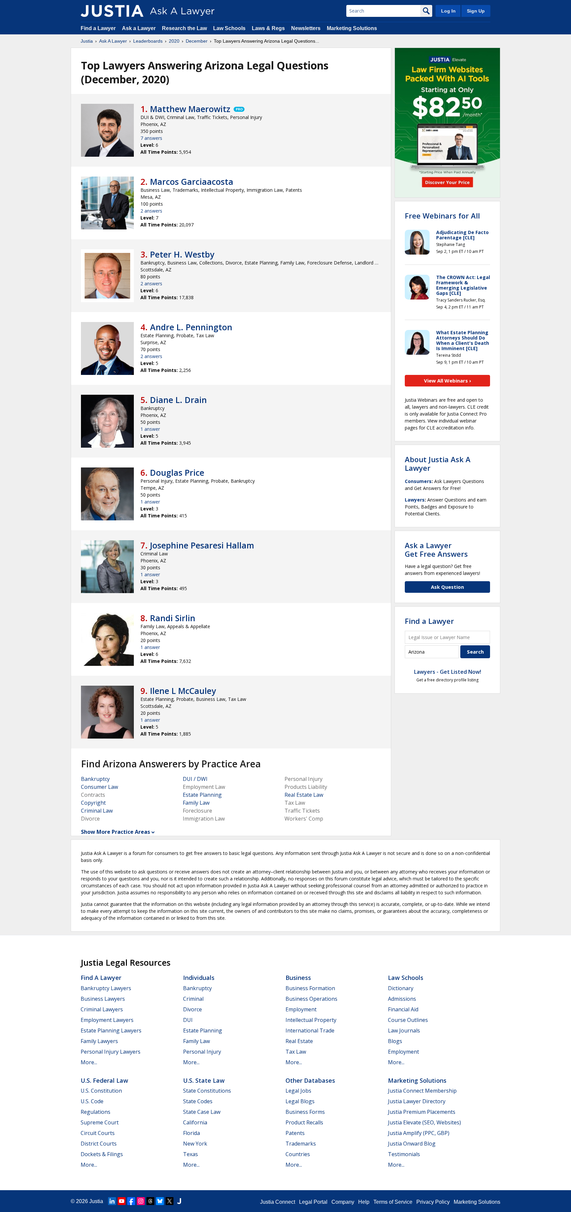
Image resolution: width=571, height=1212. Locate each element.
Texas (190, 1154)
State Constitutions (207, 1090)
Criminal (193, 998)
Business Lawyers (103, 998)
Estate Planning (202, 794)
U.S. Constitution (101, 1090)
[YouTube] (122, 1201)
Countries (298, 1154)
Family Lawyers (99, 1041)
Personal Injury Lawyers (110, 1051)
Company (342, 1202)
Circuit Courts (98, 1133)
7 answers (151, 138)
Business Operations (311, 998)
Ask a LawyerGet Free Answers (436, 549)
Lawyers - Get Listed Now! (447, 671)
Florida (191, 1133)
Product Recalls (304, 1122)
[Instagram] (141, 1201)
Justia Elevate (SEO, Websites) (424, 1122)
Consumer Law (99, 786)
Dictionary (400, 988)
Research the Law (184, 28)
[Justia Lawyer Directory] (179, 1201)
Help (363, 1202)
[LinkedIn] (112, 1201)
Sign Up (476, 11)
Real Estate (299, 1041)
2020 (174, 41)
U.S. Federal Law (104, 1080)
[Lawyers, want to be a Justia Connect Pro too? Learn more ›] (239, 109)
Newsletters (306, 28)
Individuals (198, 978)
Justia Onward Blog (412, 1143)
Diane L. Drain (178, 399)
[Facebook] (131, 1201)
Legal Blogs (300, 1101)
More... (89, 1062)
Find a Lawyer (98, 28)
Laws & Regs (268, 28)
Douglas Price (177, 472)
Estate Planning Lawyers (111, 1030)
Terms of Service (392, 1202)
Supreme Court (100, 1122)
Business (298, 978)
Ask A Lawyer (113, 41)
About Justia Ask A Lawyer (438, 463)
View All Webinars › (447, 380)
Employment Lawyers (107, 1020)
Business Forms (305, 1111)
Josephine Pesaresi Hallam (202, 545)
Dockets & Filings (102, 1154)
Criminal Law (97, 810)
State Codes (197, 1101)
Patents (295, 1133)
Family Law (196, 802)
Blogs (395, 1041)
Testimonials (404, 1154)
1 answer (150, 429)
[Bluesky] (160, 1201)
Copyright (93, 802)
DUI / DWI (195, 779)
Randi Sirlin (172, 618)
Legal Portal (313, 1202)
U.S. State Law (204, 1080)
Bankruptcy (95, 779)
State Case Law (201, 1111)
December (197, 41)
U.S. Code (92, 1101)
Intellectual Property (311, 1020)
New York (195, 1143)
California (195, 1122)
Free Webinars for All (442, 215)
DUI (188, 1020)
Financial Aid (403, 1009)
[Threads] (150, 1201)
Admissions (402, 998)
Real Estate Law (304, 794)
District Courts (99, 1143)
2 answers (151, 211)
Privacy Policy (433, 1202)
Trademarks (301, 1143)
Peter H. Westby (182, 254)
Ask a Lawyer (139, 28)
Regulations (95, 1111)
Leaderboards (148, 41)
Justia (87, 41)
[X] (169, 1201)
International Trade (310, 1030)
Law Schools (229, 28)
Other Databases (310, 1080)
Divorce (192, 1009)
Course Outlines (408, 1020)
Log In (448, 11)
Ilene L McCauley (183, 690)
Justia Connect (277, 1202)
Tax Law (296, 1051)
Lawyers (415, 500)
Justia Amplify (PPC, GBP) (418, 1133)
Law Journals (404, 1030)
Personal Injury (202, 1051)
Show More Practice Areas (115, 831)
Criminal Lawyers (102, 1009)
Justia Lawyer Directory (416, 1101)
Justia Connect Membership (422, 1090)
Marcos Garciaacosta (191, 181)
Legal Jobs (298, 1090)
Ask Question (447, 587)
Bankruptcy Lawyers (106, 988)
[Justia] (112, 11)
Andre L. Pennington (191, 327)
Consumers (418, 481)
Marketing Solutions (352, 28)
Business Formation (310, 988)
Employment (301, 1009)
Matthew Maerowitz (190, 108)
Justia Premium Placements (421, 1111)
